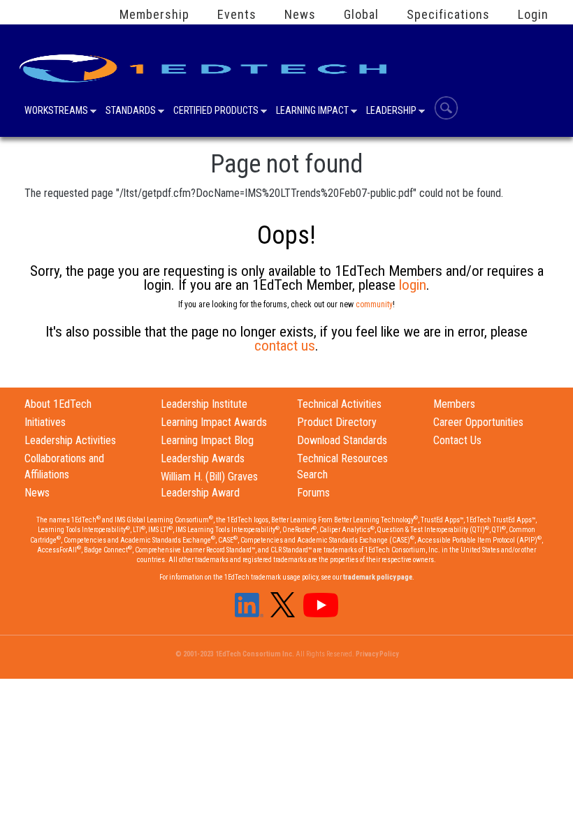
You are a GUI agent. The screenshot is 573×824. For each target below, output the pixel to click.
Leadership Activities (70, 440)
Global (361, 14)
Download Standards (342, 440)
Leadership (391, 111)
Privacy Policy (377, 654)
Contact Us (457, 440)
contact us (284, 345)
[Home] (205, 64)
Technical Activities (339, 404)
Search (446, 108)
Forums (313, 492)
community (374, 304)
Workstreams (56, 111)
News (300, 14)
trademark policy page (377, 577)
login (412, 285)
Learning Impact (312, 111)
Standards (131, 111)
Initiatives (45, 422)
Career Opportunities (478, 422)
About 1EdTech (58, 404)
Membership (154, 14)
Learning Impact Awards (214, 422)
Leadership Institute (204, 404)
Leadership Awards (203, 458)
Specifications (448, 14)
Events (236, 14)
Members (454, 404)
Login (533, 14)
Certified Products (216, 111)
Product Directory (337, 422)
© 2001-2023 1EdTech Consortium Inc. (234, 654)
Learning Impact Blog (207, 440)
